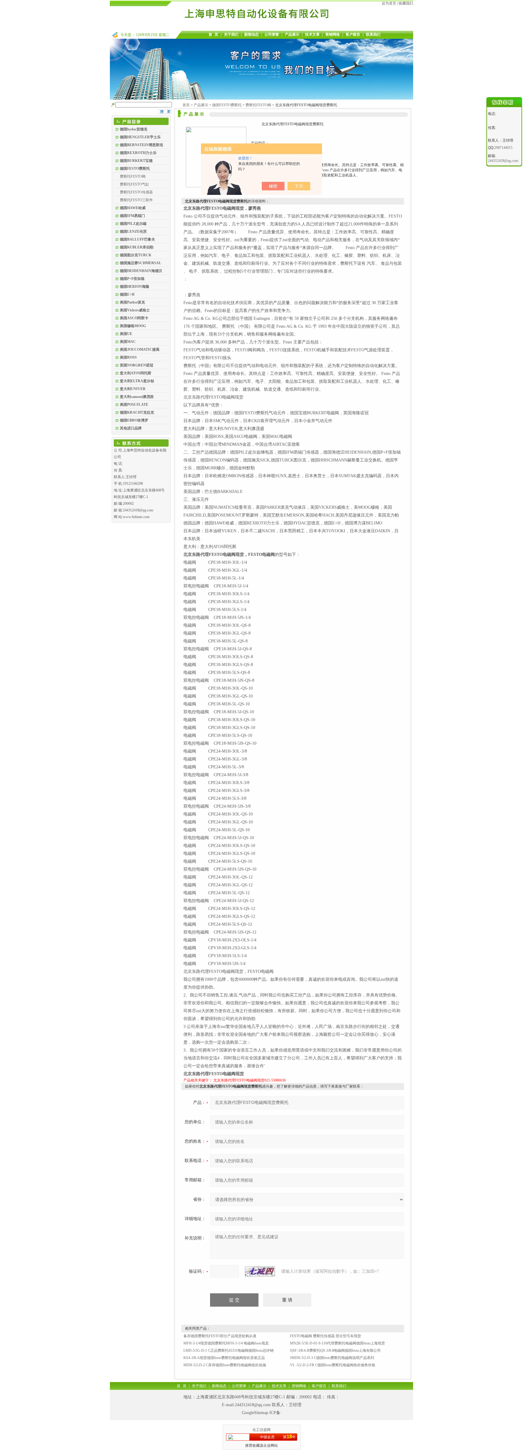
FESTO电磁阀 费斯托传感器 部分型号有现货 (325, 1336)
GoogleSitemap (255, 1412)
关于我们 (231, 34)
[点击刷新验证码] (260, 1271)
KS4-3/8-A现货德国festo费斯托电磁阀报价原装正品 (224, 1358)
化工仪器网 (261, 1430)
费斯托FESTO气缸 (134, 184)
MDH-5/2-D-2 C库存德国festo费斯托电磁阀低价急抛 (224, 1365)
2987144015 (503, 148)
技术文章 (312, 34)
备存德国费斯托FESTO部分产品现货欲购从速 (219, 1336)
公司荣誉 (272, 34)
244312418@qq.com (253, 1405)
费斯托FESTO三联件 (136, 200)
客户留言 (353, 34)
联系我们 (373, 34)
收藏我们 (406, 3)
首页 (186, 105)
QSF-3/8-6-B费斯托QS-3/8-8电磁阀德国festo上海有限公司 (335, 1350)
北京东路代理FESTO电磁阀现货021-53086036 (249, 1080)
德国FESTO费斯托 (227, 105)
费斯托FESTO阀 (133, 176)
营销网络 (332, 34)
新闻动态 (251, 34)
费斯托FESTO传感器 (136, 192)
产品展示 (292, 34)
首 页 (213, 34)
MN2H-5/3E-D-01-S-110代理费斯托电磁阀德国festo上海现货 (337, 1343)
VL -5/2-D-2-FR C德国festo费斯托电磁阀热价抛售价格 (332, 1365)
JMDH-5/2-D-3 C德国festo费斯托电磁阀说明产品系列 (332, 1358)
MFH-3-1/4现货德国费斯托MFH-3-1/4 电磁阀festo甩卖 (226, 1343)
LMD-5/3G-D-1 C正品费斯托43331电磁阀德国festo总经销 (228, 1350)
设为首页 (389, 3)
